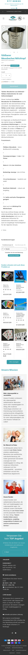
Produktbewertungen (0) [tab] (7, 244)
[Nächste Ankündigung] (25, 11)
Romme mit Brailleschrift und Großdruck (20, 344)
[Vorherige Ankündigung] (2, 11)
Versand (11, 67)
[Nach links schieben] (10, 52)
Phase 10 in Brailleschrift (6, 286)
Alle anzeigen (14, 362)
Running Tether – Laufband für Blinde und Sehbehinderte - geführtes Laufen (20, 315)
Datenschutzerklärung (17, 647)
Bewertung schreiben (14, 255)
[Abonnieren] (23, 552)
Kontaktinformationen (21, 650)
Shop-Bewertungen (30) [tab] (20, 244)
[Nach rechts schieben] (17, 52)
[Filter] (2, 249)
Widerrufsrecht (6, 650)
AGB (13, 650)
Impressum (12, 652)
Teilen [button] (4, 230)
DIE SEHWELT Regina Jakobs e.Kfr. (14, 645)
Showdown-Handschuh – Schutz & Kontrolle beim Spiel (20, 287)
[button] (3, 18)
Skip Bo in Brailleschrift (6, 314)
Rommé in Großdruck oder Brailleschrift (6, 344)
